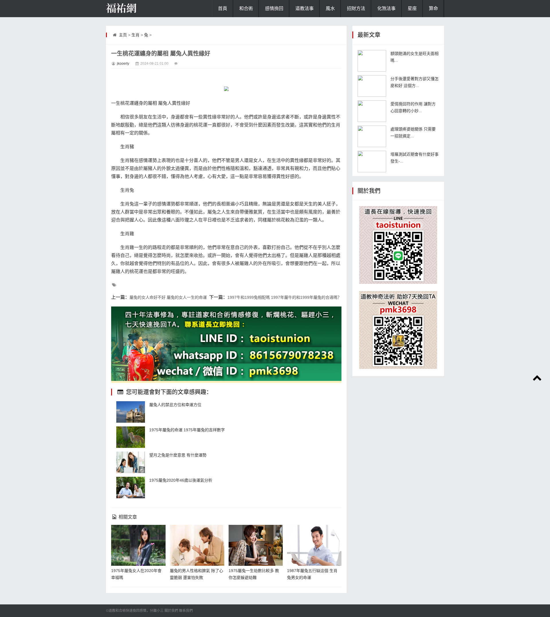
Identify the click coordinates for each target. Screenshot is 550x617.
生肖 (135, 35)
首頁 (222, 8)
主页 (123, 35)
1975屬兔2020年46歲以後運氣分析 (180, 480)
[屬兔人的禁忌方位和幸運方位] (130, 412)
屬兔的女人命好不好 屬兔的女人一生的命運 (168, 297)
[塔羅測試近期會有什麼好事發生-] (372, 161)
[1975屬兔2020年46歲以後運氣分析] (130, 487)
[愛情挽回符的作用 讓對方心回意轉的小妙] (372, 111)
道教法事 (304, 8)
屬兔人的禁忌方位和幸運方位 (175, 404)
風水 (330, 8)
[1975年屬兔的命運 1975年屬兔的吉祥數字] (130, 437)
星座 (412, 8)
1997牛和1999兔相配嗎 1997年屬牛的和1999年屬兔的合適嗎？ (284, 297)
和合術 (246, 8)
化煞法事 (386, 8)
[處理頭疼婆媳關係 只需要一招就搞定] (372, 136)
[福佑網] (134, 8)
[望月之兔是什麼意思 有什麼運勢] (130, 462)
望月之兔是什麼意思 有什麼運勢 (178, 455)
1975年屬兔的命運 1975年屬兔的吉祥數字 (187, 430)
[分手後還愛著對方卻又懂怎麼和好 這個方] (372, 86)
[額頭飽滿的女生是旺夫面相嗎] (372, 61)
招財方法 (356, 8)
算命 (433, 8)
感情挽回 (274, 8)
